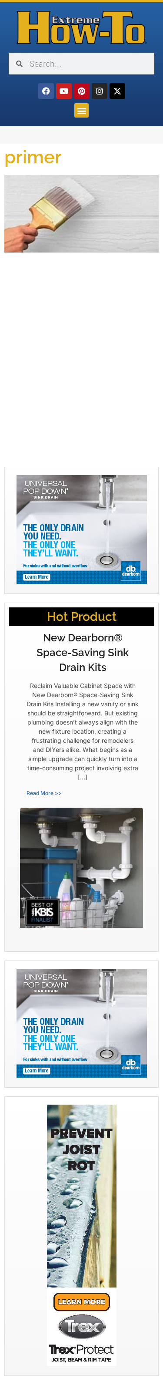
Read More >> (44, 793)
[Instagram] (99, 91)
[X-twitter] (117, 91)
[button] (81, 110)
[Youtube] (64, 91)
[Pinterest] (82, 91)
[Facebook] (46, 91)
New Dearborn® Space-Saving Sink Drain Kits (83, 652)
